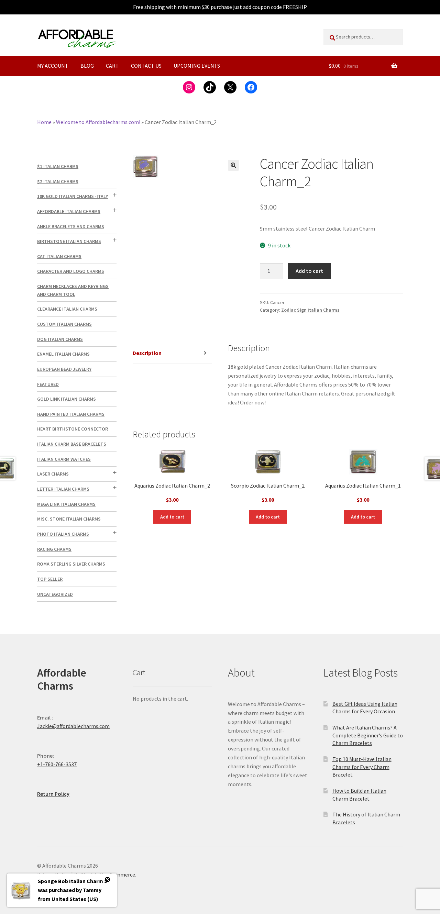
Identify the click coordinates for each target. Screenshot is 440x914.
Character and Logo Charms (70, 271)
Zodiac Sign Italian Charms (310, 310)
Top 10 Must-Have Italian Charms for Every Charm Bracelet (362, 767)
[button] (233, 165)
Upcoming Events (197, 65)
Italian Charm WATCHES (64, 459)
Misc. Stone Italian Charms (69, 519)
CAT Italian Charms (59, 256)
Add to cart (309, 270)
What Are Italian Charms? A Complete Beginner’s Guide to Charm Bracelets (367, 735)
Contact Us (146, 65)
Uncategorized (55, 594)
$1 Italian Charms (57, 166)
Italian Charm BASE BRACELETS (71, 444)
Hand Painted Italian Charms (70, 414)
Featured (48, 384)
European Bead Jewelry (64, 369)
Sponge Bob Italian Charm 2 (72, 881)
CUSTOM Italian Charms (64, 324)
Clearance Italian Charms (67, 309)
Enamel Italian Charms (63, 354)
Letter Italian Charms (63, 489)
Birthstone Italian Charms (69, 241)
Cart (112, 65)
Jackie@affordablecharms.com (73, 726)
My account (52, 65)
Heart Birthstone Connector (72, 429)
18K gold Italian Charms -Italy (72, 196)
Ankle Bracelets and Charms (70, 226)
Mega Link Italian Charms (66, 504)
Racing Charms (54, 549)
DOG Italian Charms (60, 339)
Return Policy (53, 793)
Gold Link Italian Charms (66, 399)
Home (44, 122)
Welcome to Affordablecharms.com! (98, 122)
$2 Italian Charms (57, 181)
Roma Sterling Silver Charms (71, 564)
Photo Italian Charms (63, 534)
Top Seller (50, 579)
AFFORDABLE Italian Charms (68, 211)
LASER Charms (53, 474)
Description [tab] (147, 352)
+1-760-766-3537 (57, 764)
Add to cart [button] (172, 517)
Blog (87, 65)
